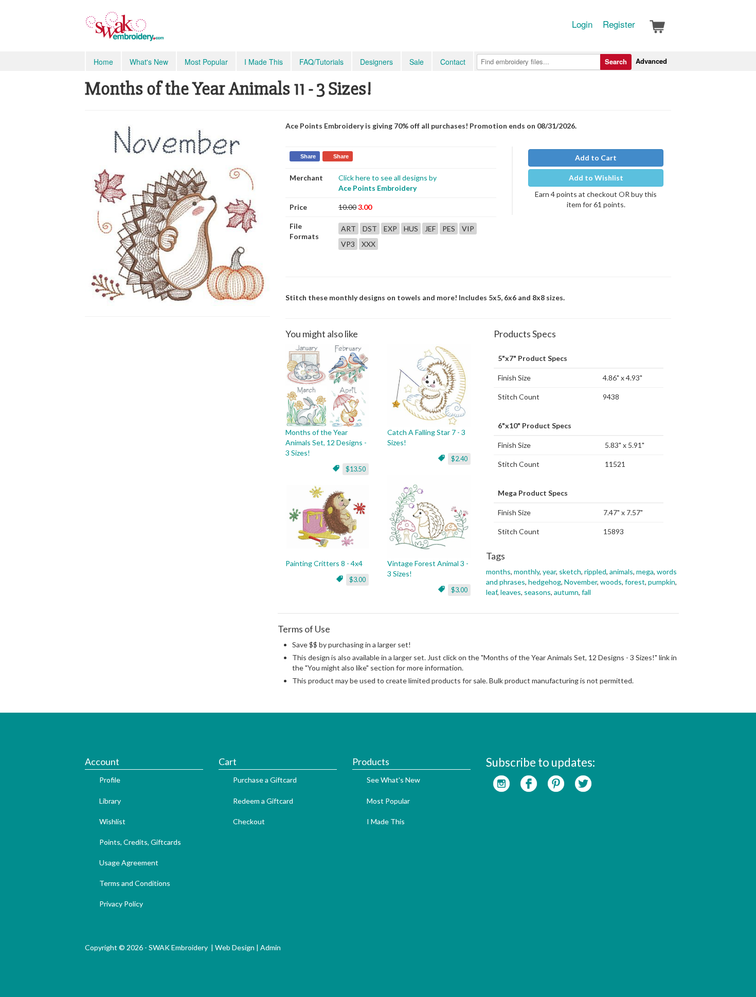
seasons (537, 592)
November (580, 581)
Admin (270, 947)
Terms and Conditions (134, 883)
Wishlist (112, 821)
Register (619, 24)
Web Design (235, 947)
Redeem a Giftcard (263, 800)
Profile (109, 779)
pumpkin (661, 581)
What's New (149, 62)
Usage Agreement (128, 862)
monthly (526, 571)
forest (635, 581)
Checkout (249, 821)
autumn (566, 592)
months (498, 571)
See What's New (393, 779)
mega (645, 571)
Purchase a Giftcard (265, 779)
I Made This (263, 62)
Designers (376, 62)
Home (103, 62)
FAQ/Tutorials (321, 62)
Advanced (651, 61)
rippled (595, 571)
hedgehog (544, 581)
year (549, 571)
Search (616, 61)
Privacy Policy (121, 903)
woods (611, 581)
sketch (570, 571)
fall (586, 592)
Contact (452, 62)
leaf (491, 592)
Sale (416, 62)
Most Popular (206, 62)
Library (110, 800)
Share (308, 156)
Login (582, 24)
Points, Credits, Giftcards (140, 842)
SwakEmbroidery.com (162, 30)
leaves (510, 592)
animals (621, 571)
